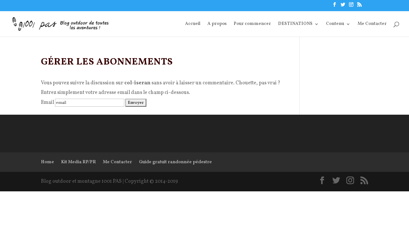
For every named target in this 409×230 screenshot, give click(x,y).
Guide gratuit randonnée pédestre (175, 162)
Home (47, 162)
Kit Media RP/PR (78, 162)
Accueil (192, 24)
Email (47, 102)
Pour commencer (252, 24)
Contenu (335, 24)
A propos (217, 24)
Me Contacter (372, 24)
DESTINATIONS (295, 24)
